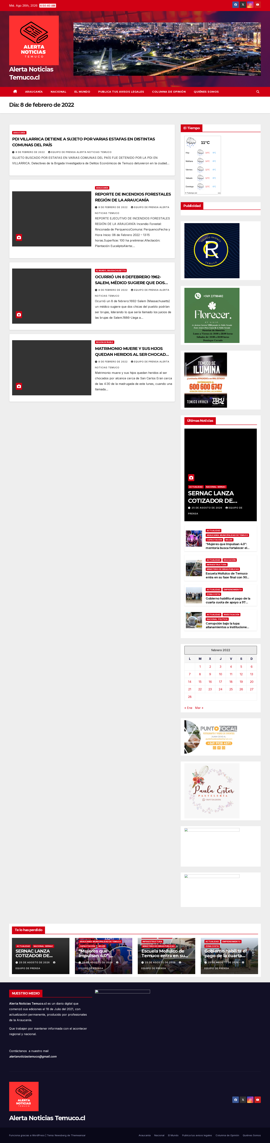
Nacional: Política (217, 619)
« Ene (188, 708)
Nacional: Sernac (216, 487)
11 (231, 674)
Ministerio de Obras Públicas (223, 569)
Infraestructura (216, 565)
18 (231, 682)
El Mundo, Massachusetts (111, 270)
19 (241, 682)
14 (189, 682)
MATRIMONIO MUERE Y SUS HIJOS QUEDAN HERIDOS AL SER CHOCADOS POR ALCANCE (133, 354)
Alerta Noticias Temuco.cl (47, 1118)
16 (210, 682)
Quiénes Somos (206, 91)
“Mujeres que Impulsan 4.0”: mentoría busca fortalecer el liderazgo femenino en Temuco (226, 549)
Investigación (231, 614)
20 (251, 682)
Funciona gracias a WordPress (27, 1135)
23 (210, 689)
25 (231, 689)
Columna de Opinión (169, 91)
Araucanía (34, 91)
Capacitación (214, 540)
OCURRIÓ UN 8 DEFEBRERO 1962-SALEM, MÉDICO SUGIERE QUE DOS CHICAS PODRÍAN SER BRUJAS (130, 282)
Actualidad (196, 487)
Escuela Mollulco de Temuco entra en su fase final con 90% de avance (227, 577)
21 (189, 689)
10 (220, 674)
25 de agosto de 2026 (207, 507)
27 (251, 689)
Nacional (58, 91)
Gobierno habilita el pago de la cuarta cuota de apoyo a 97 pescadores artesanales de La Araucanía (228, 604)
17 (220, 682)
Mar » (199, 708)
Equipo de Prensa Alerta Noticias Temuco (81, 152)
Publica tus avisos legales (121, 91)
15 (200, 682)
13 (251, 674)
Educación (230, 560)
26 (241, 689)
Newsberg (60, 1135)
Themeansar (78, 1135)
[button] (257, 92)
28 (190, 697)
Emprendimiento (233, 590)
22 (200, 689)
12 (241, 674)
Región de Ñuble (104, 342)
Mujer (229, 540)
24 (220, 689)
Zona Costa (213, 594)
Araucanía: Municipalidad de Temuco (227, 535)
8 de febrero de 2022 (31, 152)
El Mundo (82, 91)
